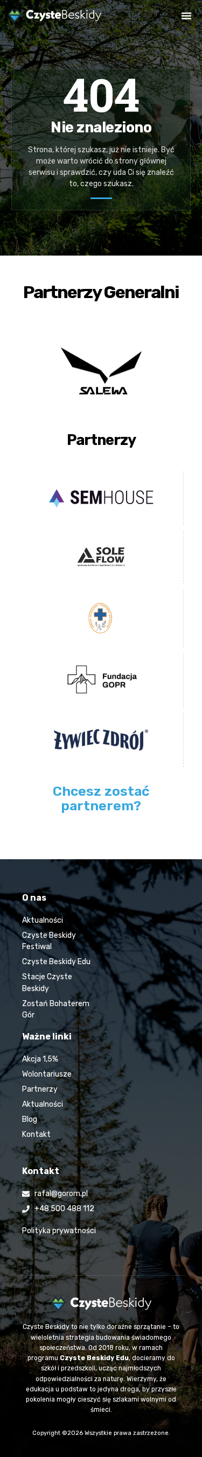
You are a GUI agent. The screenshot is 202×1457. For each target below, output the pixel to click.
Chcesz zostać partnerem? (101, 798)
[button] (186, 16)
